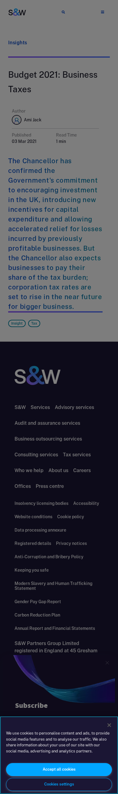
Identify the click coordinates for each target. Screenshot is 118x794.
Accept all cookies (59, 769)
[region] (59, 755)
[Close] (109, 725)
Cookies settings (59, 784)
